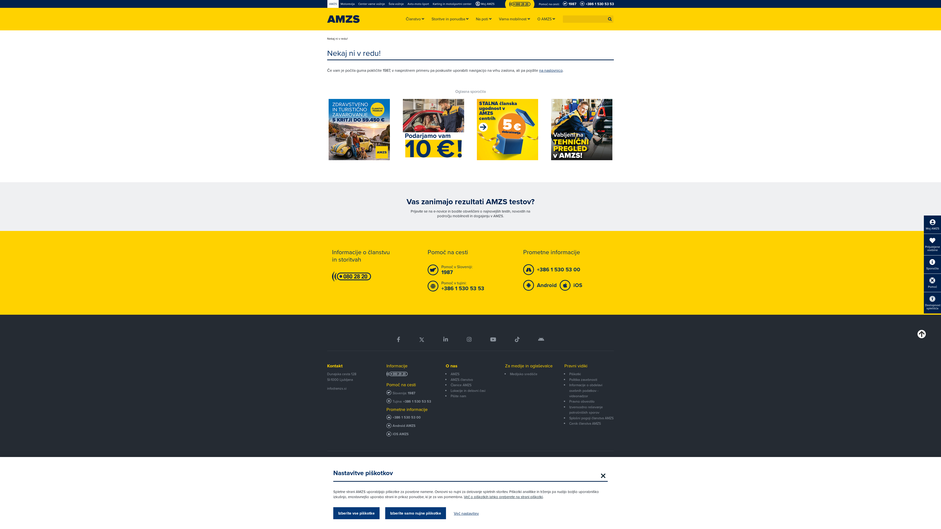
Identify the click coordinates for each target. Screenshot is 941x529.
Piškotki (575, 374)
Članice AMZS (461, 385)
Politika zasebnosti (583, 379)
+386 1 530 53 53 (417, 401)
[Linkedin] (446, 339)
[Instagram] (469, 339)
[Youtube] (493, 339)
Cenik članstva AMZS (585, 423)
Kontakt (335, 366)
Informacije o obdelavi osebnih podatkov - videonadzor (585, 390)
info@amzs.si (337, 388)
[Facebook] (398, 339)
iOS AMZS (401, 434)
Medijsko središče (523, 374)
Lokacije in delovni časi (468, 390)
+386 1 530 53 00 (407, 417)
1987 (411, 393)
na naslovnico (551, 70)
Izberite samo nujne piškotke (415, 513)
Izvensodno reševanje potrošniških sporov (586, 410)
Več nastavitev (466, 513)
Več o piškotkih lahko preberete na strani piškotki (503, 496)
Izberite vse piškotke (356, 513)
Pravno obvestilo (581, 401)
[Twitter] (421, 339)
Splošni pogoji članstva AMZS (591, 418)
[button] (610, 19)
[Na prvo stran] (343, 19)
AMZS (455, 374)
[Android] (541, 339)
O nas (452, 366)
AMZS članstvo (462, 379)
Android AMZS (404, 426)
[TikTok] (517, 339)
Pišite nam (458, 396)
